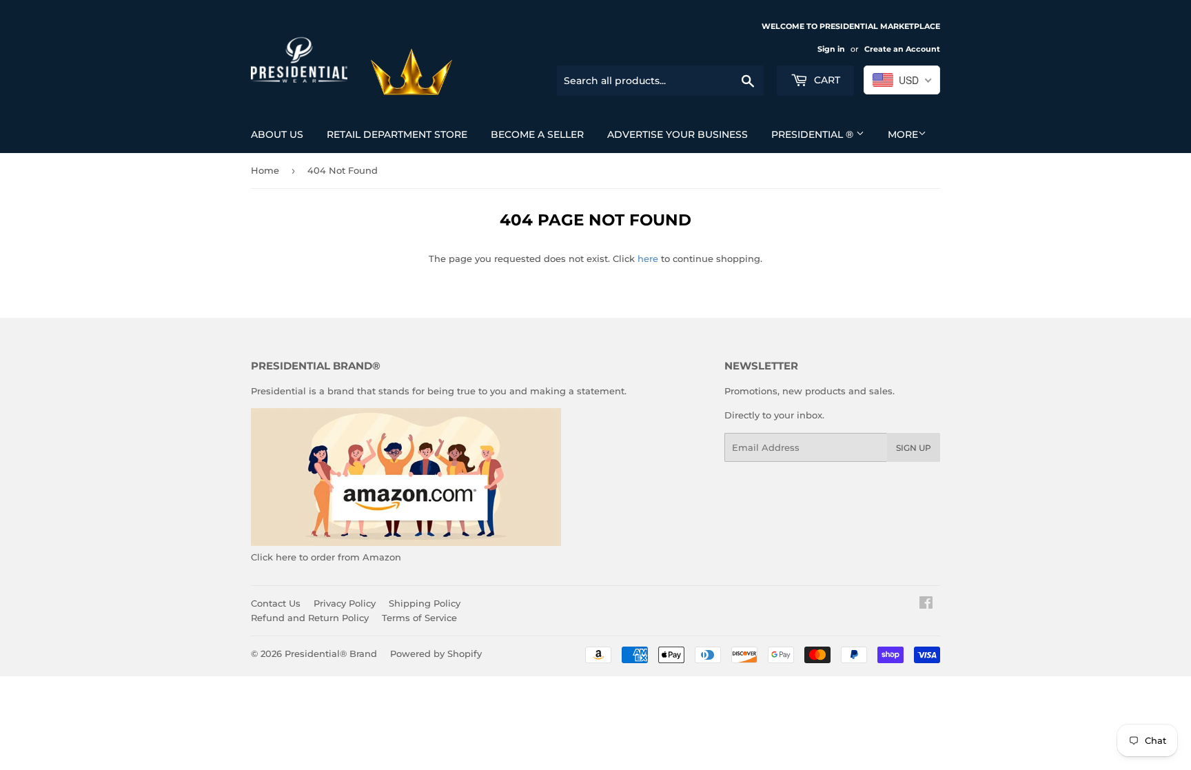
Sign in (831, 49)
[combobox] (902, 79)
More (903, 134)
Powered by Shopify (436, 653)
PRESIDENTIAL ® (813, 134)
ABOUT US (277, 134)
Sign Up (913, 448)
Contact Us (276, 603)
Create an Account (902, 49)
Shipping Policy (424, 603)
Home (265, 170)
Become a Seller (537, 134)
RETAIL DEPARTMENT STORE (397, 134)
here (648, 258)
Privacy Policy (345, 603)
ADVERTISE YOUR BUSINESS (677, 134)
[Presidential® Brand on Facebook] (926, 604)
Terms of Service (419, 617)
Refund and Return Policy (310, 617)
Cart (825, 80)
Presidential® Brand (331, 653)
